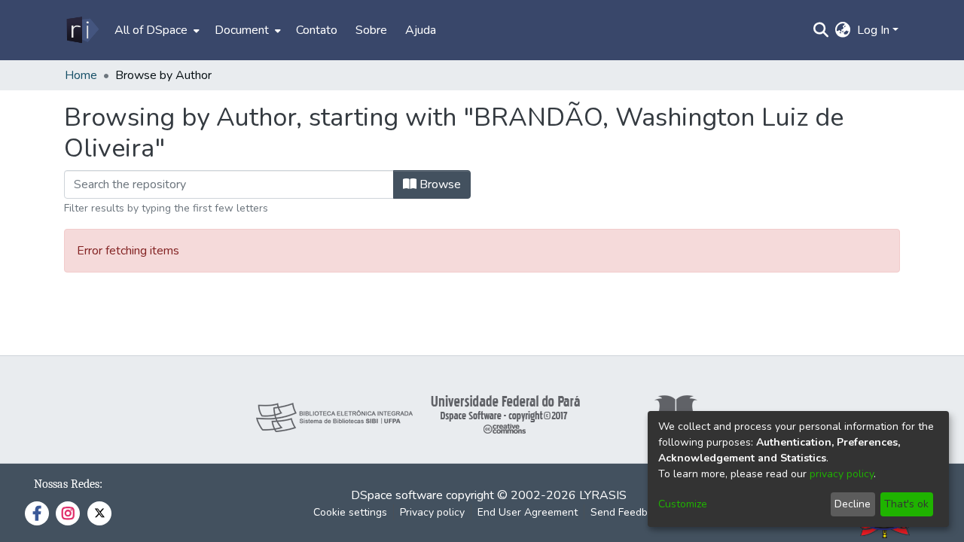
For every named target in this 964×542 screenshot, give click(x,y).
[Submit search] (821, 30)
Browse (438, 184)
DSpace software (397, 495)
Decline (852, 504)
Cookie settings (350, 512)
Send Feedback (627, 512)
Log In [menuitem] (873, 30)
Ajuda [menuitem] (420, 30)
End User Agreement (527, 512)
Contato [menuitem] (316, 30)
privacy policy (842, 474)
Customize (682, 504)
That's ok (906, 504)
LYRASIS (603, 495)
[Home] (81, 30)
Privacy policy (432, 512)
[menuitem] (155, 30)
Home (81, 75)
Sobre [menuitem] (371, 30)
